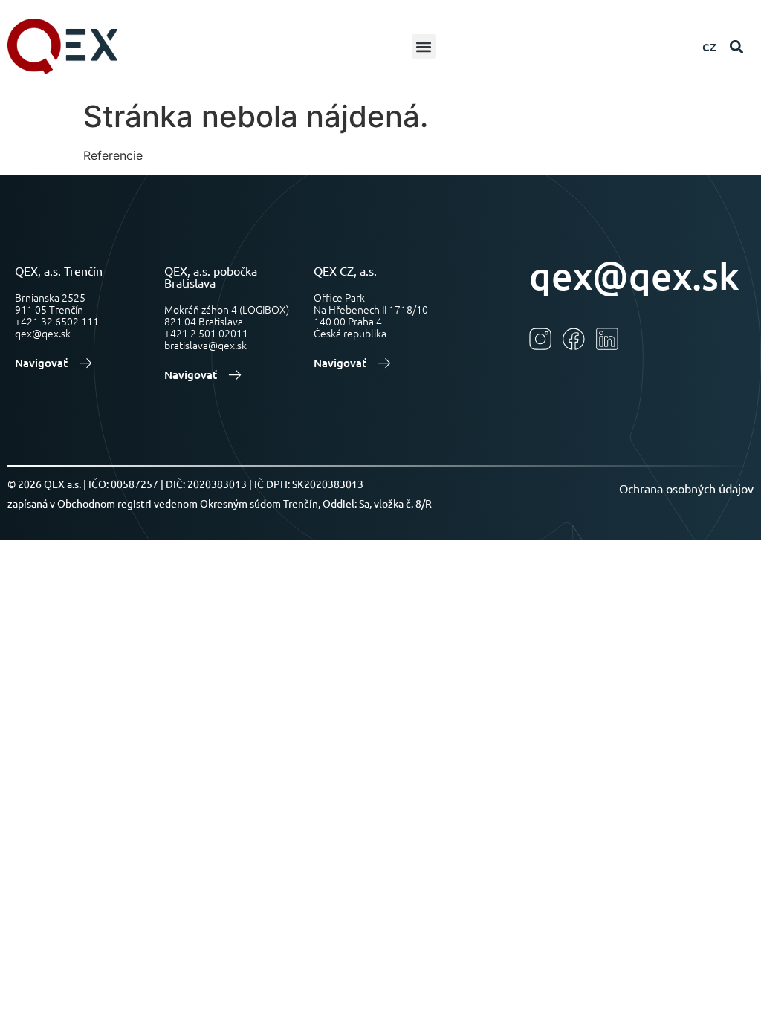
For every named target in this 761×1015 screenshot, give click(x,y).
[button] (424, 46)
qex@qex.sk (634, 275)
